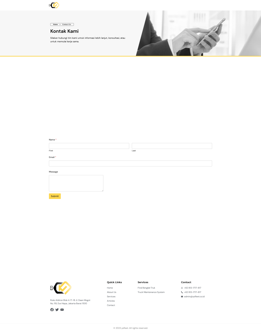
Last (134, 151)
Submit (55, 196)
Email (52, 157)
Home (55, 24)
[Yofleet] (54, 5)
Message (53, 171)
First (51, 151)
